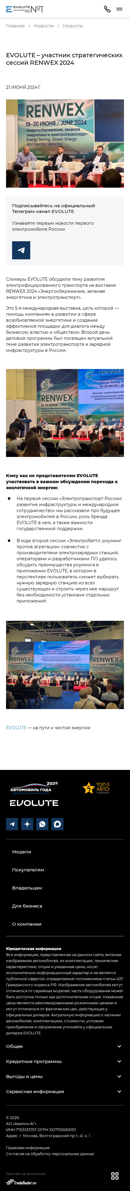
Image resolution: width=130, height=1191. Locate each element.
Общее (14, 1046)
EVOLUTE (16, 727)
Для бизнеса (27, 906)
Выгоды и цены (24, 1076)
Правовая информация (28, 1147)
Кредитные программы (34, 1061)
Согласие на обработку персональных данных (50, 1153)
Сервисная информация (35, 1091)
